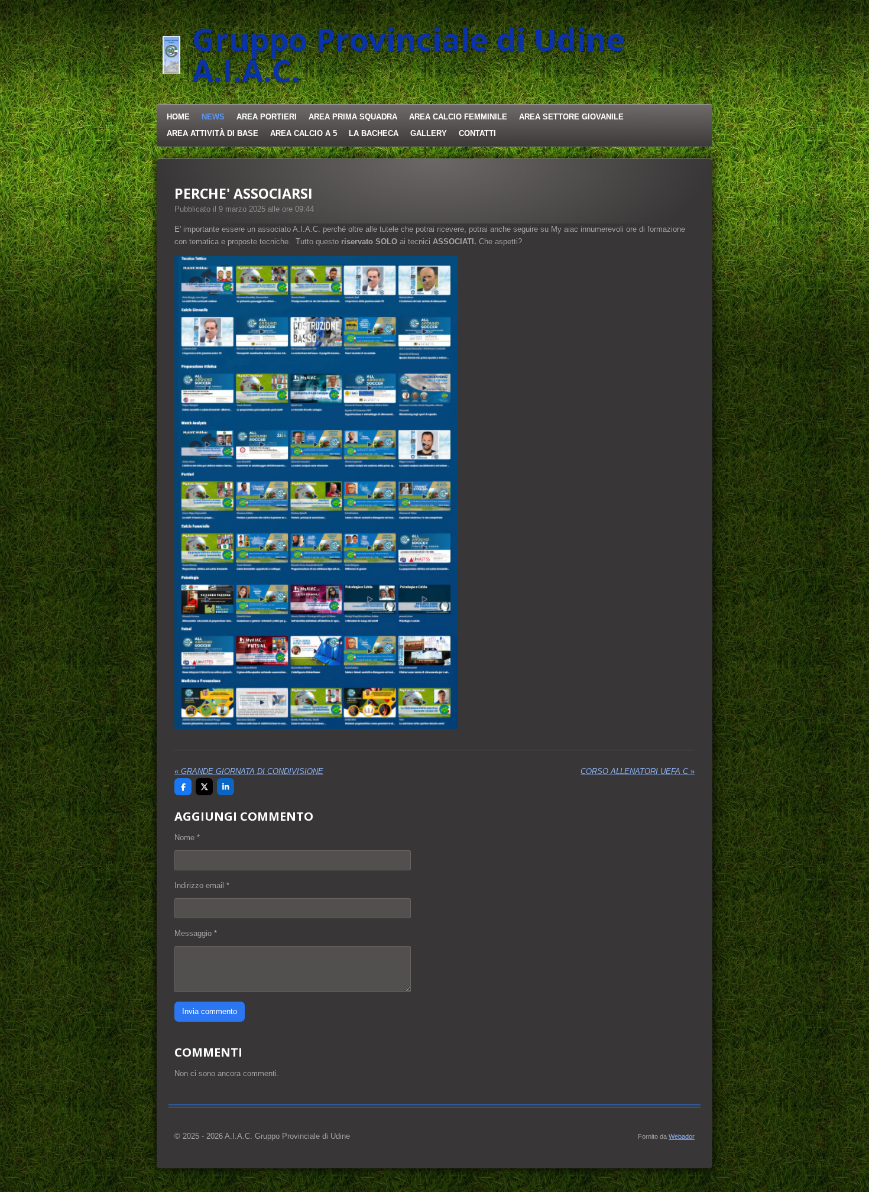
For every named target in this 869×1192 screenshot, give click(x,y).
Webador (682, 1136)
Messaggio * (195, 933)
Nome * (187, 837)
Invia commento (209, 1011)
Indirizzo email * (201, 885)
